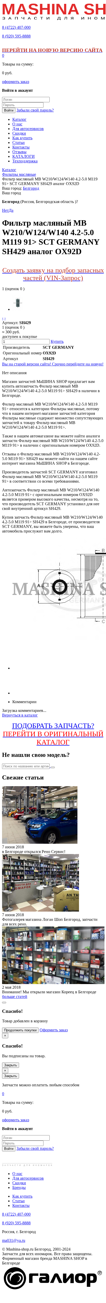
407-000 (16, 27)
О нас (17, 1173)
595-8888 (16, 36)
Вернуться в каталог (20, 715)
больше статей (14, 996)
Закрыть (10, 1065)
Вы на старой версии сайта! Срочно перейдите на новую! (52, 364)
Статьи (18, 1201)
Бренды (19, 1187)
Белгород (31, 188)
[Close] (4, 1002)
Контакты (21, 1205)
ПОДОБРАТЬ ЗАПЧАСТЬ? (53, 734)
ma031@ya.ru (13, 1240)
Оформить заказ (54, 1030)
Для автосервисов (28, 1178)
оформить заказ (15, 81)
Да (11, 210)
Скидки (19, 1183)
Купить (57, 341)
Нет (5, 210)
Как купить (22, 1196)
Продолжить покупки (20, 1030)
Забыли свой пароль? (35, 110)
